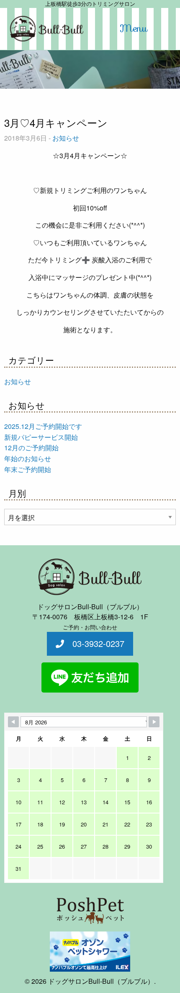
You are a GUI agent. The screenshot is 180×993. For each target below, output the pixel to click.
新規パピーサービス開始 (41, 437)
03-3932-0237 (94, 643)
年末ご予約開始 (27, 469)
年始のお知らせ (27, 458)
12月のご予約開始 (31, 447)
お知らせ (65, 138)
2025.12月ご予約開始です (43, 426)
